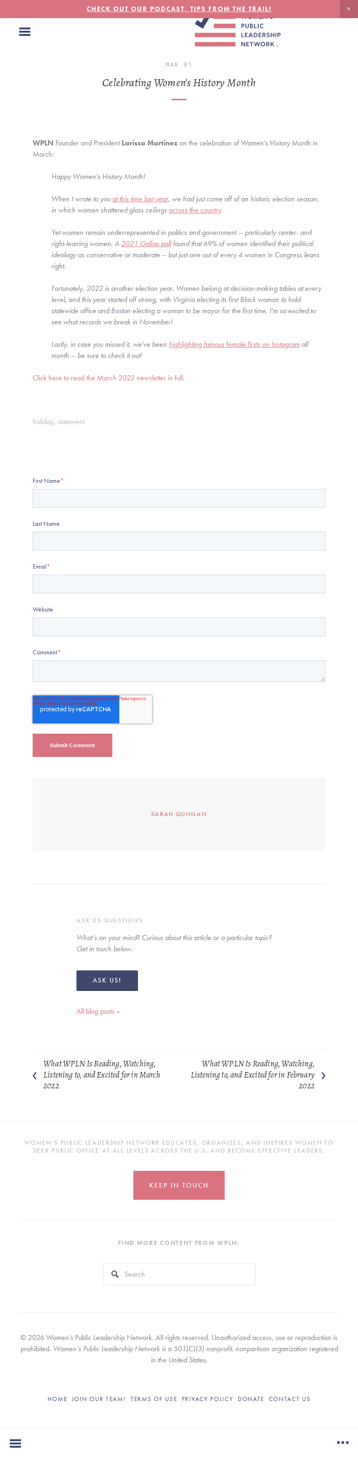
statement (70, 421)
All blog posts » (98, 1011)
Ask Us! (107, 980)
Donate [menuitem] (251, 1399)
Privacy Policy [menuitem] (208, 1399)
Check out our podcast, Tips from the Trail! (179, 9)
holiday (43, 421)
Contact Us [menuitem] (290, 1399)
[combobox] (179, 1274)
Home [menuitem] (58, 1399)
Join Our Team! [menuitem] (99, 1399)
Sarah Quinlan (179, 814)
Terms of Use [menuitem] (154, 1399)
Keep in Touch (178, 1185)
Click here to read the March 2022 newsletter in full (108, 378)
